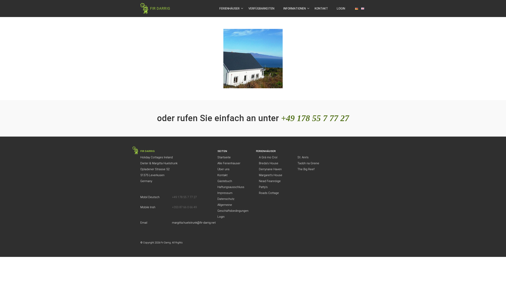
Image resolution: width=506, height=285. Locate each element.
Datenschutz (225, 199)
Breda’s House (268, 163)
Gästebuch (224, 181)
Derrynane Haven (270, 169)
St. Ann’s (303, 157)
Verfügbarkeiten (261, 8)
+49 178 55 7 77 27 (315, 118)
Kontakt (321, 8)
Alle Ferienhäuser (228, 163)
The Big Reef (305, 169)
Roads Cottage (269, 193)
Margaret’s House (270, 175)
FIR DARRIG (160, 8)
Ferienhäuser (229, 8)
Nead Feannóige (270, 181)
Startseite (224, 157)
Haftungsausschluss (230, 187)
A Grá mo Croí (268, 157)
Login (341, 8)
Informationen (294, 8)
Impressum (224, 193)
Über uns (223, 169)
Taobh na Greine (308, 163)
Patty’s (263, 187)
